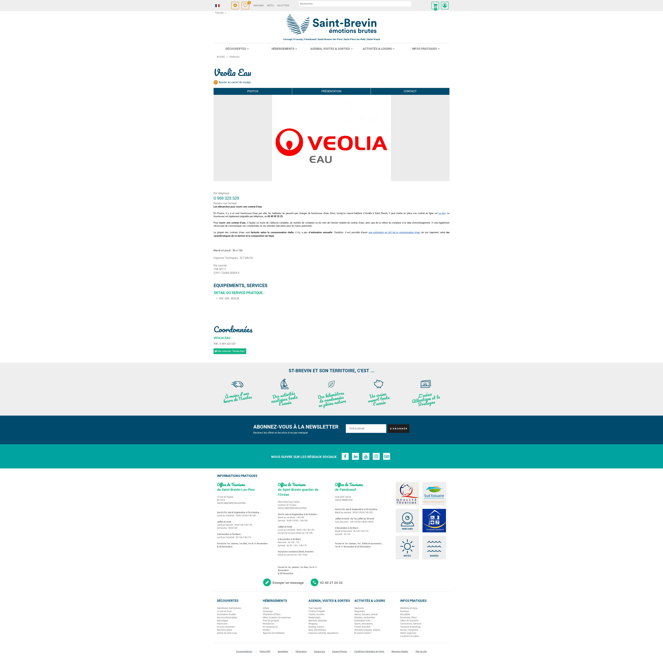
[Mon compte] (444, 5)
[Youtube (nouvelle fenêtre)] (365, 456)
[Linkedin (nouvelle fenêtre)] (355, 456)
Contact (410, 91)
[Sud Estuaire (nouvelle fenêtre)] (434, 493)
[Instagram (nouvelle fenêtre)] (376, 456)
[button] (435, 5)
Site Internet (231, 351)
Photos (252, 91)
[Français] (222, 5)
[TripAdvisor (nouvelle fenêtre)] (386, 456)
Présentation (331, 91)
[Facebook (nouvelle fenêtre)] (345, 456)
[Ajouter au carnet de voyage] (216, 82)
